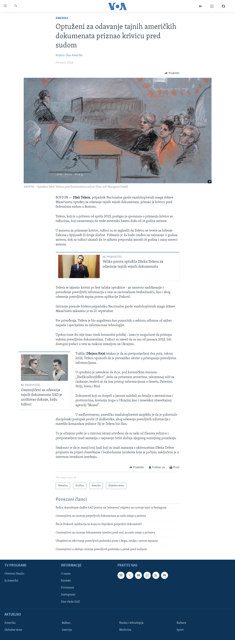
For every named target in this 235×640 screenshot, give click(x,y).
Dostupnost (68, 594)
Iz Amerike (11, 580)
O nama (65, 573)
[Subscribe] (164, 575)
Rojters (60, 55)
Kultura (181, 622)
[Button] (172, 73)
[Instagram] (212, 6)
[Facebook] (223, 6)
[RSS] (155, 575)
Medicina (125, 629)
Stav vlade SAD (70, 601)
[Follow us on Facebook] (121, 575)
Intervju (67, 629)
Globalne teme (13, 629)
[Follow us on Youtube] (138, 575)
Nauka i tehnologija (131, 622)
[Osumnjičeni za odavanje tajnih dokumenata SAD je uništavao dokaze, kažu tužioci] (44, 367)
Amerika (62, 18)
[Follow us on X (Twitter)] (129, 575)
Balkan (66, 622)
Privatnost (67, 587)
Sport (180, 629)
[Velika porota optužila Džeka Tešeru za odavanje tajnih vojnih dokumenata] (79, 266)
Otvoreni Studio (14, 573)
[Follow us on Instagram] (147, 575)
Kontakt (66, 580)
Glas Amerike (74, 55)
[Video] (200, 6)
